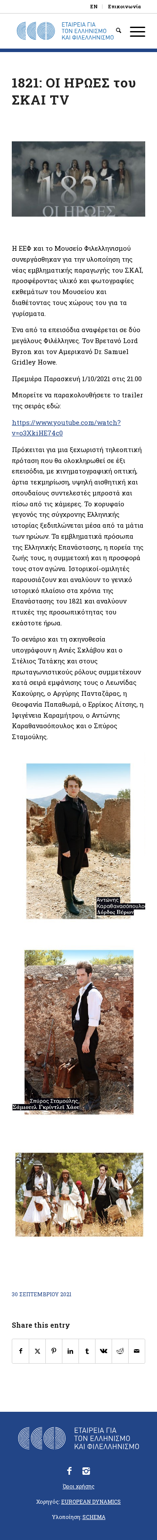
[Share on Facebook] (20, 1351)
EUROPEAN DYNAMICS (91, 1501)
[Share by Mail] (137, 1351)
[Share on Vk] (104, 1351)
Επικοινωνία (124, 6)
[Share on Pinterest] (54, 1351)
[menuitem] (94, 6)
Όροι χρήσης (79, 1486)
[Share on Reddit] (120, 1351)
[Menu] (133, 31)
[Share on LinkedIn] (70, 1351)
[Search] (114, 31)
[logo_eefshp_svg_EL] (65, 31)
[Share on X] (37, 1351)
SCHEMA (94, 1516)
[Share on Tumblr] (87, 1351)
